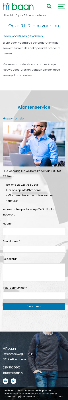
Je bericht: (10, 258)
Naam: (7, 223)
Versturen (34, 306)
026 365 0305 (11, 367)
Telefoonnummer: (15, 287)
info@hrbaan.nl (32, 190)
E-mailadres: (11, 241)
